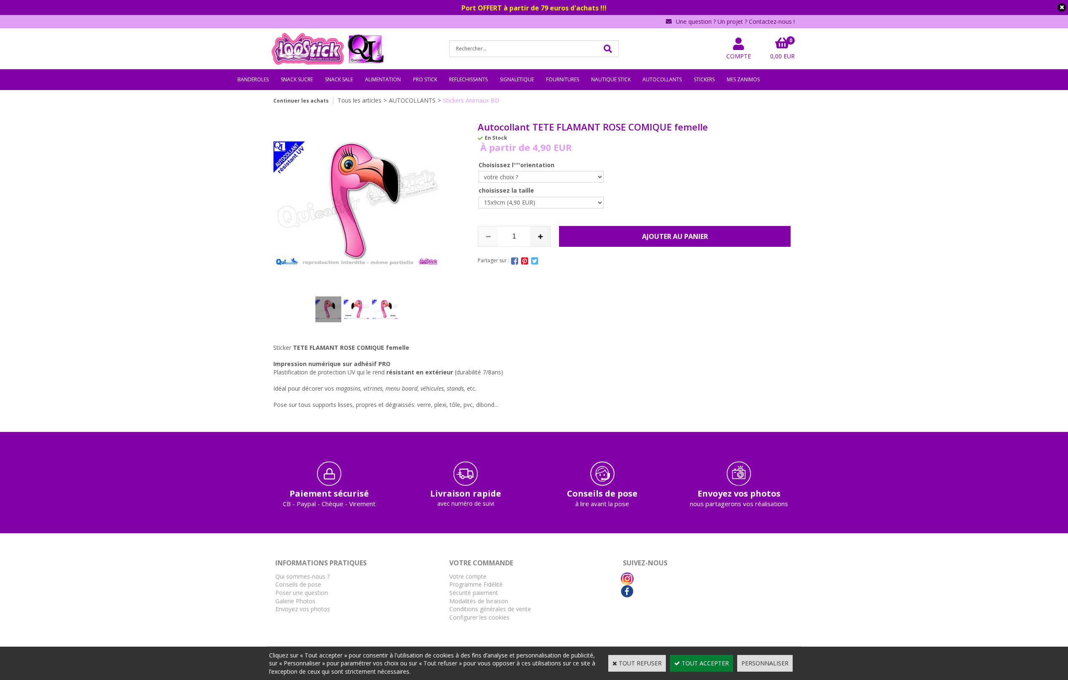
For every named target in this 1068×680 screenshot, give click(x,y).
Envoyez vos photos (302, 609)
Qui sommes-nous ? (302, 576)
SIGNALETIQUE (517, 79)
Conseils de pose (298, 584)
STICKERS (704, 79)
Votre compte (467, 576)
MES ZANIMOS (743, 79)
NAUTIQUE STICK (611, 79)
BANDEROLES (253, 79)
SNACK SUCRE (297, 79)
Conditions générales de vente (490, 609)
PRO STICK (425, 79)
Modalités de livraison (478, 601)
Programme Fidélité (476, 584)
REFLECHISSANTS (468, 79)
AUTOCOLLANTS (662, 79)
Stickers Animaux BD (471, 100)
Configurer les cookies (479, 617)
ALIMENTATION (383, 79)
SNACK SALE (339, 79)
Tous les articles (359, 100)
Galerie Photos (295, 601)
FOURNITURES (562, 79)
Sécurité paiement (473, 593)
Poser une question (301, 593)
